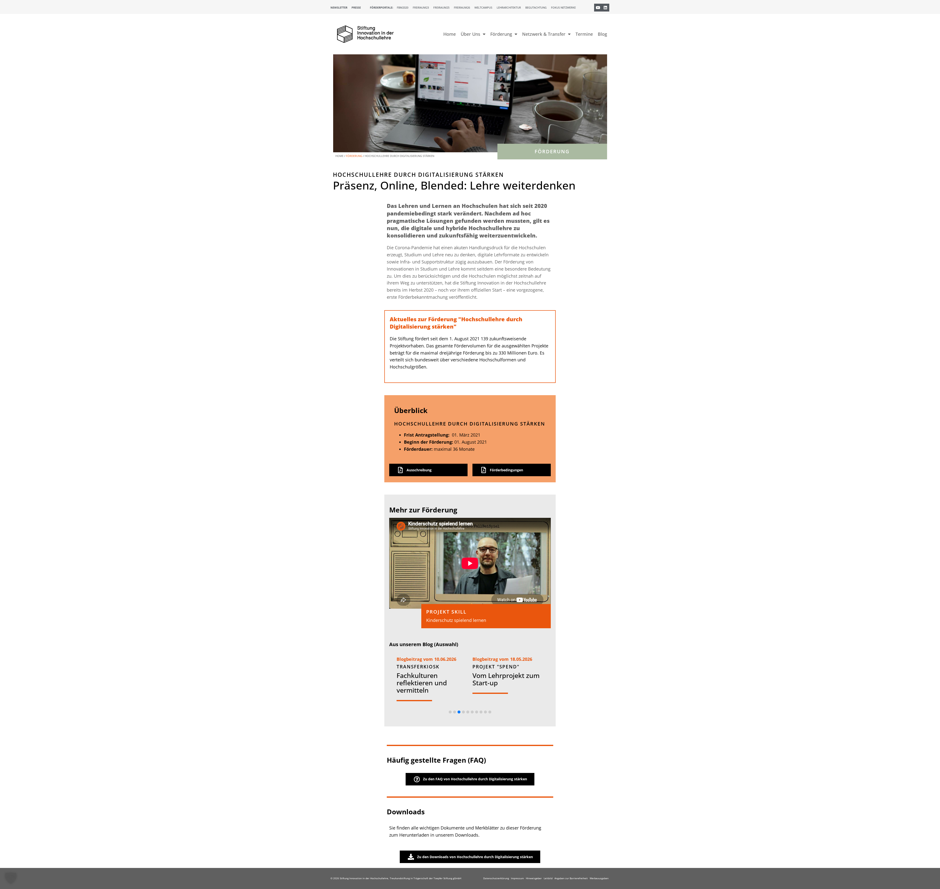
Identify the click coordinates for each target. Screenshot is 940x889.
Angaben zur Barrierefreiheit (571, 878)
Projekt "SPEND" (495, 666)
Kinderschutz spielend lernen (456, 620)
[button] (450, 712)
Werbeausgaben (599, 878)
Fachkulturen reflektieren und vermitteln (422, 683)
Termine (584, 34)
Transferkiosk (418, 666)
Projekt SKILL (446, 611)
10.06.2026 (445, 659)
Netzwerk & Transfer (543, 34)
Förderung (501, 34)
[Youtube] (598, 8)
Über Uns (470, 34)
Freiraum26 (462, 7)
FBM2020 (402, 7)
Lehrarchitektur (509, 7)
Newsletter (338, 7)
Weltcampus (483, 7)
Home (449, 34)
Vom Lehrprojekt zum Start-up (506, 679)
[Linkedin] (605, 8)
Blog (602, 34)
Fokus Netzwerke (563, 7)
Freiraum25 (441, 7)
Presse (356, 7)
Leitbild (548, 878)
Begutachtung (536, 7)
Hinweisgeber (534, 878)
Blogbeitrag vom (415, 659)
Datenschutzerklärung (496, 878)
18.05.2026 (521, 659)
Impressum (517, 878)
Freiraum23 (421, 7)
